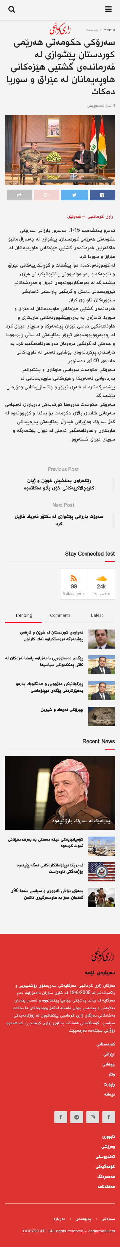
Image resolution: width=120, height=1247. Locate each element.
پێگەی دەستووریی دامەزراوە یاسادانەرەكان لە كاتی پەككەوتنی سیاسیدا (44, 661)
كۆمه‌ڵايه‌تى (105, 1166)
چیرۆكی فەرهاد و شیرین (62, 709)
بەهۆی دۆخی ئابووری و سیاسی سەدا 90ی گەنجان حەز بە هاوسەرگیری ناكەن (46, 894)
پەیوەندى (83, 1219)
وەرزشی (108, 1146)
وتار (112, 1074)
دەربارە (59, 1219)
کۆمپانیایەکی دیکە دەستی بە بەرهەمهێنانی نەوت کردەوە (45, 843)
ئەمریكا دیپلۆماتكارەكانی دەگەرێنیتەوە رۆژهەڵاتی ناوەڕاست (50, 868)
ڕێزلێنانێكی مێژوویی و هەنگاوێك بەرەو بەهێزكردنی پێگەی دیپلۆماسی (49, 687)
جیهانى (108, 1064)
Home (109, 30)
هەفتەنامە (106, 1186)
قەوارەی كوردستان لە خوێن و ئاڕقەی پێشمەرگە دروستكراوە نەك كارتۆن (51, 636)
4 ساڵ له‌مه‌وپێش (101, 106)
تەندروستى (105, 1156)
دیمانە (109, 1094)
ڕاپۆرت (109, 1084)
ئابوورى (108, 1136)
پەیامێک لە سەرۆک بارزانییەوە (81, 821)
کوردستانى (105, 1044)
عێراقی (109, 1054)
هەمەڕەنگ (106, 1176)
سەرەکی (108, 1219)
